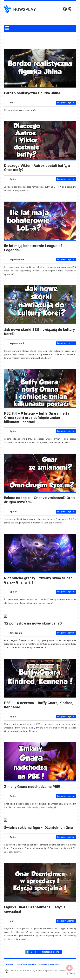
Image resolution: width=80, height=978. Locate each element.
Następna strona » (51, 952)
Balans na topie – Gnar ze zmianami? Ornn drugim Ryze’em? (39, 500)
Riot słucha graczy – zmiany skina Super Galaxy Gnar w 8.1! (38, 580)
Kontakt (10, 965)
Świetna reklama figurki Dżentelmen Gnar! (39, 828)
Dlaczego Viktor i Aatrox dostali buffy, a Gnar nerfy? (37, 168)
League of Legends (65, 102)
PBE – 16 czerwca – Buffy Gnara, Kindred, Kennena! (38, 705)
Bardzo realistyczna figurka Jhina (32, 93)
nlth (12, 102)
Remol (13, 716)
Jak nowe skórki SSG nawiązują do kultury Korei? (39, 331)
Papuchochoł (17, 259)
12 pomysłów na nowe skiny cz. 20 (33, 623)
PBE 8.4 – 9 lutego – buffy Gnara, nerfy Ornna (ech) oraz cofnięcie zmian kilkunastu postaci (36, 417)
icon (12, 921)
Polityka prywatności (50, 965)
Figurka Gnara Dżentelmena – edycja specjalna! (34, 909)
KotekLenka (16, 632)
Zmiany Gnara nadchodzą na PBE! (32, 787)
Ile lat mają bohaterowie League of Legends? (33, 248)
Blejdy (72, 973)
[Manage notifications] (69, 968)
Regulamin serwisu (27, 965)
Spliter (13, 179)
